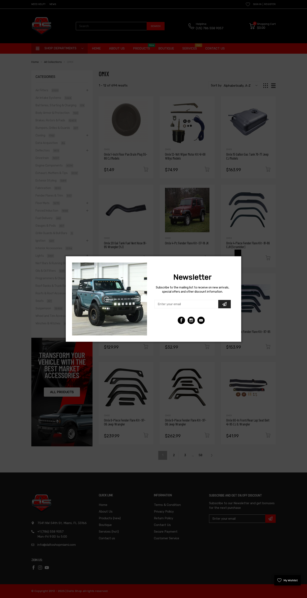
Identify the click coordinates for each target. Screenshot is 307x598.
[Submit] (224, 304)
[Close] (238, 253)
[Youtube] (191, 320)
